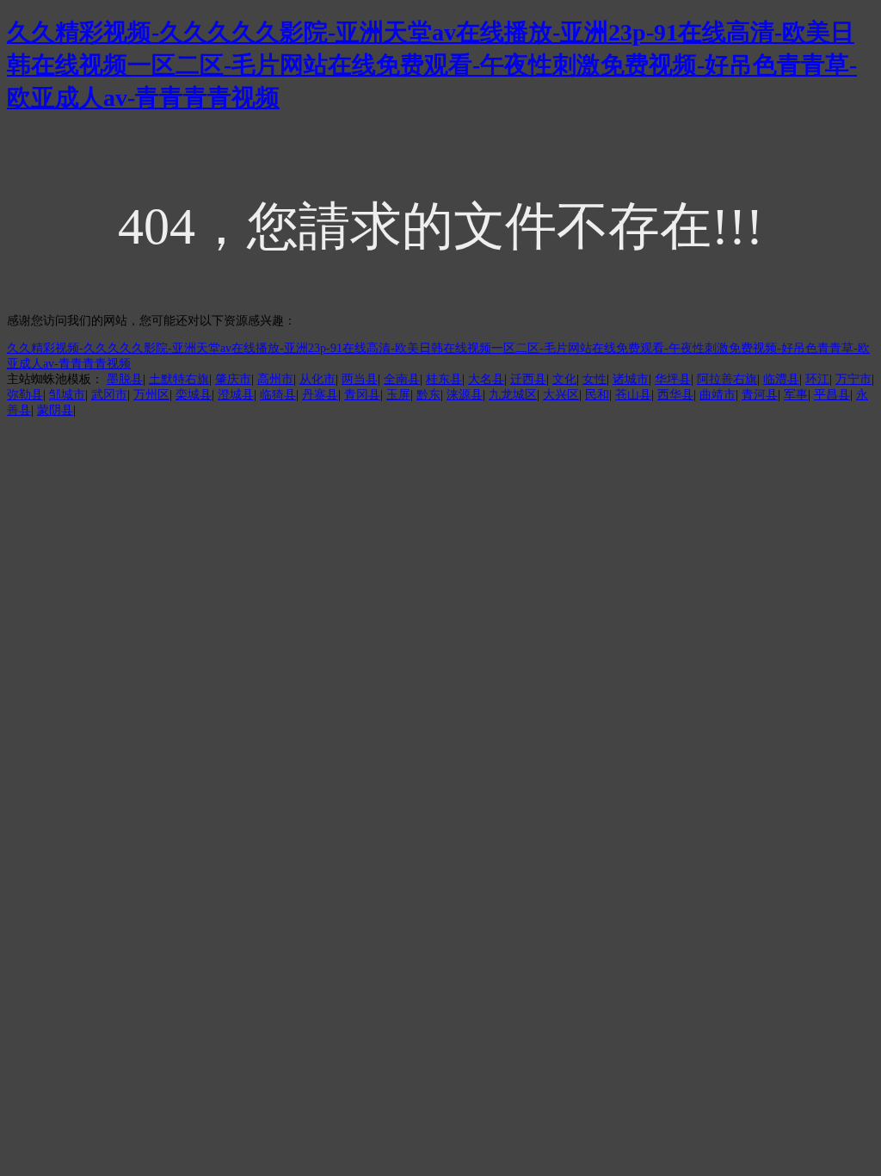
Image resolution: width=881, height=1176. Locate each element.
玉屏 (398, 394)
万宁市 (853, 379)
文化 (564, 379)
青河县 (760, 394)
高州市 (275, 379)
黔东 (428, 394)
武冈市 (109, 394)
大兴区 (561, 394)
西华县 (675, 394)
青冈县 (362, 394)
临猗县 (278, 394)
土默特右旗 (179, 379)
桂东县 (444, 379)
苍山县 (633, 394)
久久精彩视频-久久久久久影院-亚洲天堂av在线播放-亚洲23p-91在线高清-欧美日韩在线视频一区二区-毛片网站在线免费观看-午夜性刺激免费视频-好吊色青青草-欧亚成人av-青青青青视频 (432, 65)
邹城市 (67, 394)
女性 (594, 379)
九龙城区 (513, 394)
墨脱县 (125, 379)
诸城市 (631, 379)
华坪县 (673, 379)
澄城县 (236, 394)
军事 (796, 394)
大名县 (486, 379)
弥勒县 (25, 394)
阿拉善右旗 (727, 379)
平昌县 (832, 394)
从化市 (317, 379)
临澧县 (781, 379)
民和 (597, 394)
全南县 (402, 379)
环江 (817, 379)
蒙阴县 (55, 410)
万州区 (151, 394)
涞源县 (465, 394)
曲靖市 (717, 394)
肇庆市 (233, 379)
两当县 (360, 379)
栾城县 (194, 394)
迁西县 (528, 379)
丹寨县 (320, 394)
